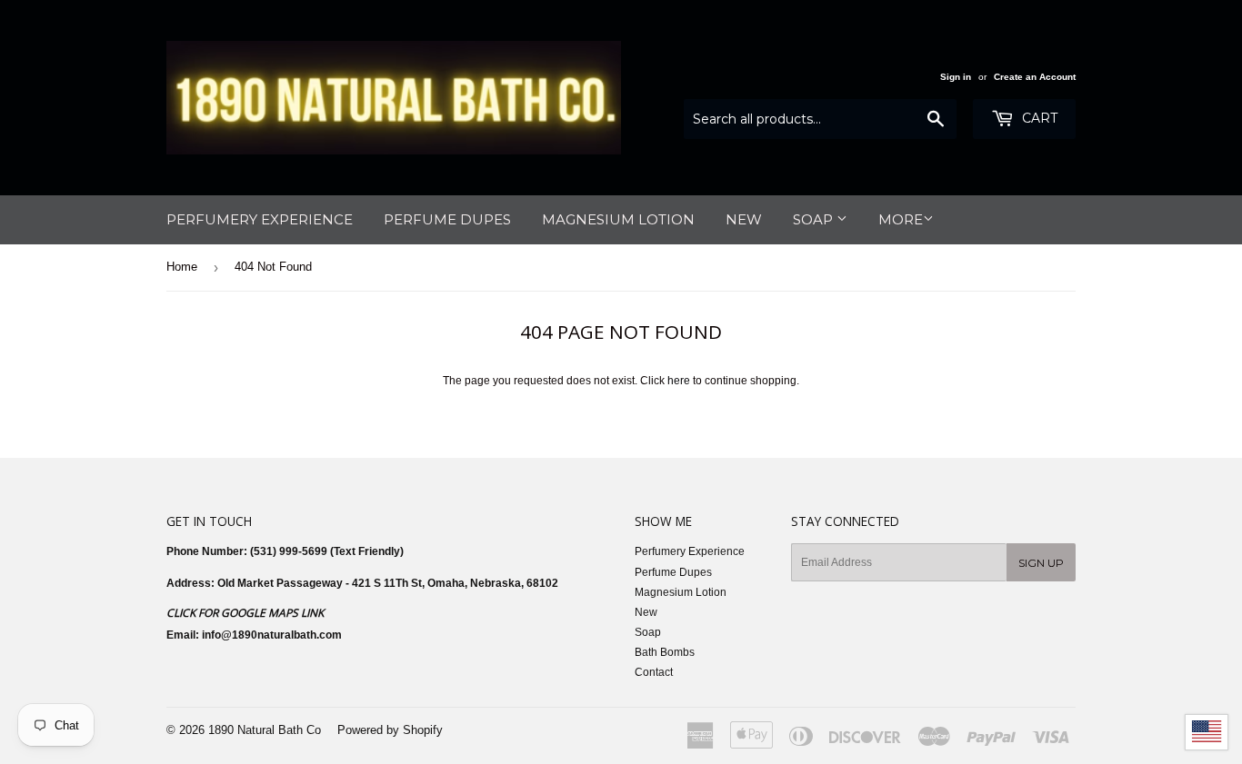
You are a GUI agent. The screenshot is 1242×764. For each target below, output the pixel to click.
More (900, 219)
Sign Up (1041, 563)
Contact (654, 672)
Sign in (955, 77)
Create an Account (1035, 77)
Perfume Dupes (447, 219)
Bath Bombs (665, 652)
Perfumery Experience (259, 219)
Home (181, 266)
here (678, 380)
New (744, 219)
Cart (1037, 118)
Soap (814, 219)
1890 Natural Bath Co (264, 730)
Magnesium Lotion (618, 219)
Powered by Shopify (390, 730)
